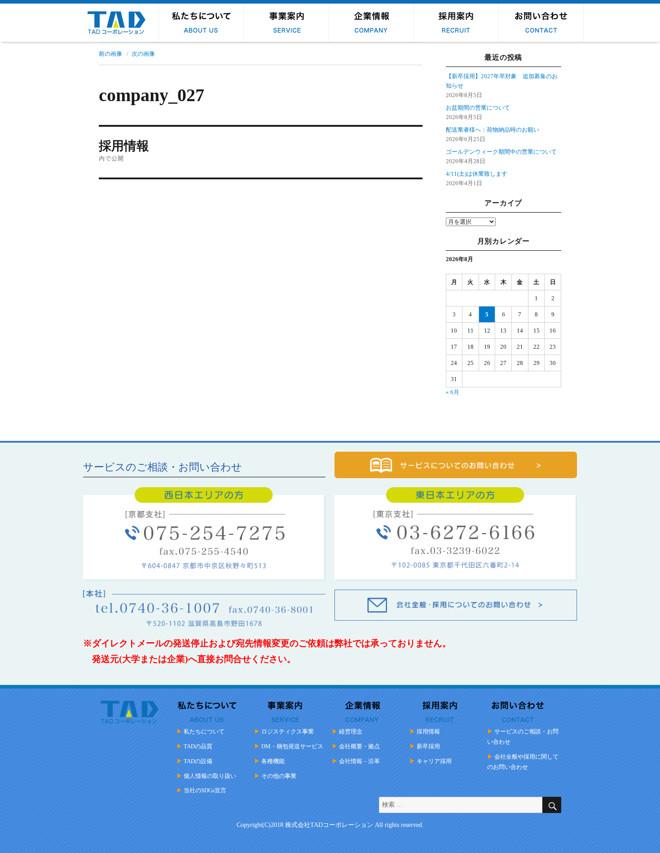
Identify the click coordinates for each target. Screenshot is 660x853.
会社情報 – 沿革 (359, 761)
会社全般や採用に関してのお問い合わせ (523, 761)
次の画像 (143, 53)
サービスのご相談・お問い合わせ (523, 736)
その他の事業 (278, 776)
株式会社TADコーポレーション (329, 825)
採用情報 (428, 731)
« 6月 (452, 392)
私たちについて (204, 731)
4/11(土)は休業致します (476, 173)
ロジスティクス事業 (287, 731)
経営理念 (350, 731)
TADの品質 (198, 746)
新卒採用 (428, 746)
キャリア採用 (434, 761)
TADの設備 (198, 761)
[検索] (551, 805)
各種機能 (273, 761)
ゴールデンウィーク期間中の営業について (501, 151)
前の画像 (110, 53)
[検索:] (460, 804)
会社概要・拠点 (359, 746)
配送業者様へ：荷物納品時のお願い (492, 129)
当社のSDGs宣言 (205, 790)
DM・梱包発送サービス (292, 746)
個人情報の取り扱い (210, 776)
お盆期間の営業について (478, 107)
